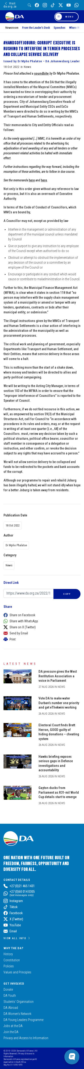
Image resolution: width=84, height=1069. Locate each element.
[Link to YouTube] (68, 5)
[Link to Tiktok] (53, 5)
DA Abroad (11, 1008)
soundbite (41, 73)
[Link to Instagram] (45, 5)
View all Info (15, 938)
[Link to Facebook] (37, 5)
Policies (9, 966)
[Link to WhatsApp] (76, 5)
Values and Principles (17, 972)
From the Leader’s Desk (36, 27)
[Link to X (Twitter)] (61, 5)
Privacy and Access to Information (26, 1038)
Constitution (12, 960)
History (8, 954)
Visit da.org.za (10, 5)
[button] (41, 615)
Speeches (59, 27)
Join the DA (11, 1032)
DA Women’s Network (17, 1014)
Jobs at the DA (13, 1026)
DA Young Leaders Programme (23, 1020)
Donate (8, 989)
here (32, 180)
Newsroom (11, 27)
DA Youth (10, 995)
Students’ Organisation (19, 1001)
